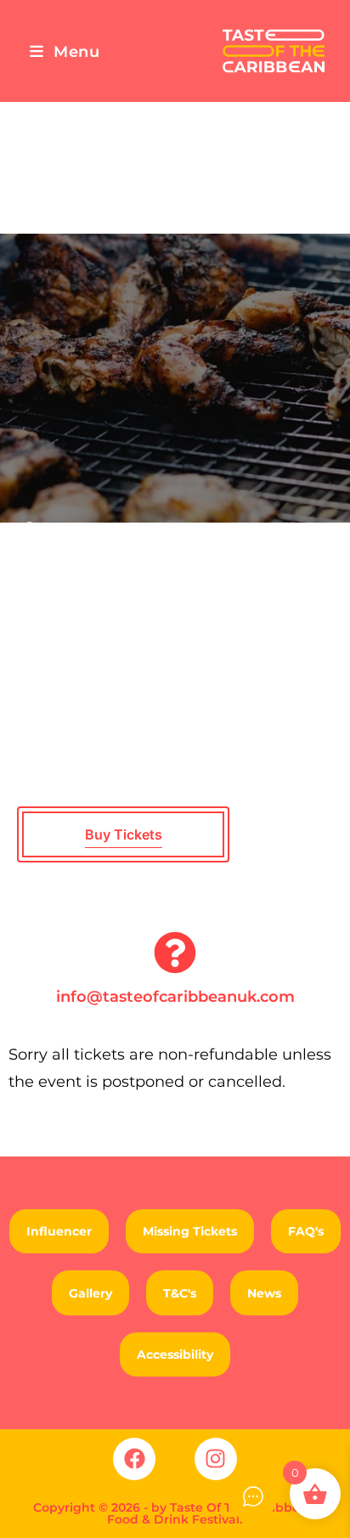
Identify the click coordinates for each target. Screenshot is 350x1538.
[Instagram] (216, 1459)
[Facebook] (134, 1459)
